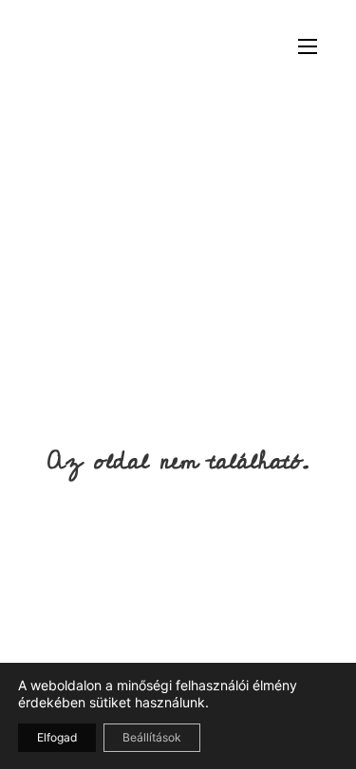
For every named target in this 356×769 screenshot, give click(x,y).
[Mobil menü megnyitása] (307, 46)
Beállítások (151, 737)
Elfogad (57, 737)
